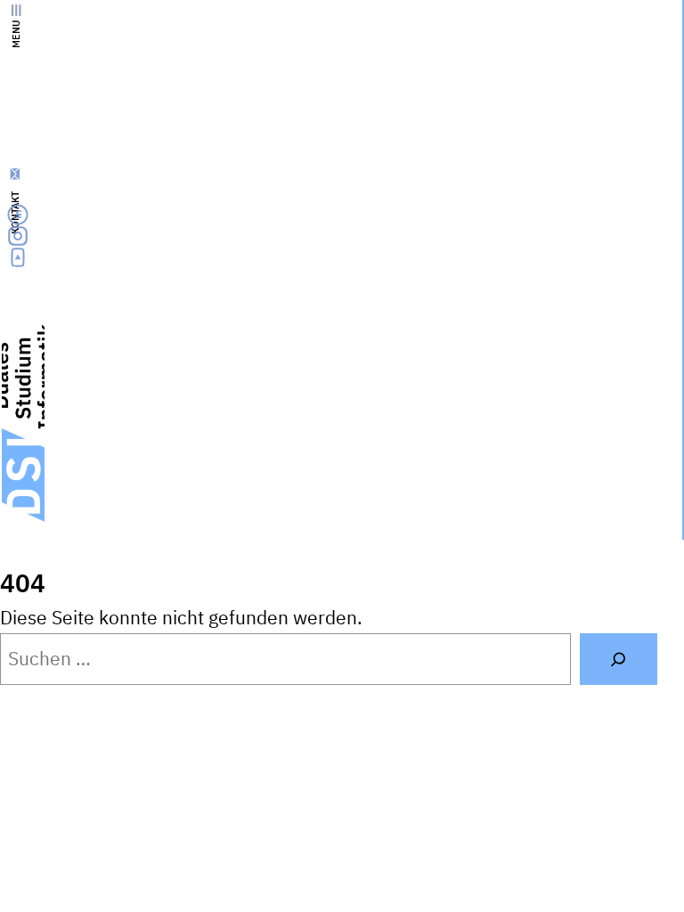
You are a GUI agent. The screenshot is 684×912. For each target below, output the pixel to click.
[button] (614, 873)
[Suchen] (618, 659)
